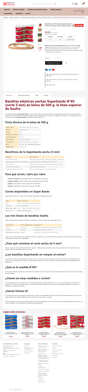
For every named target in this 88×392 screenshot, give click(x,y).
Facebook (46, 70)
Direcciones (55, 351)
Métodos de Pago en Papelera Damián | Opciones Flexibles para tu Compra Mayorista (44, 357)
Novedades (40, 378)
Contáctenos (41, 380)
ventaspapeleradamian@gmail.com (11, 354)
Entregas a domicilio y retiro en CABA (43, 347)
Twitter (49, 70)
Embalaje (26, 346)
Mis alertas (54, 357)
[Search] (55, 4)
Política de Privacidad (43, 369)
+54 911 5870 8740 (9, 356)
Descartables (27, 352)
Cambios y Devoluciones (44, 371)
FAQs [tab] (36, 95)
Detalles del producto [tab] (24, 95)
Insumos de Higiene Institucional (29, 348)
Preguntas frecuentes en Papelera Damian (43, 361)
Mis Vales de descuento (58, 353)
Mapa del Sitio (41, 382)
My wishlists (55, 355)
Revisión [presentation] (46, 95)
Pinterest (53, 70)
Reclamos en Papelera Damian (43, 364)
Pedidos (54, 348)
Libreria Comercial (28, 351)
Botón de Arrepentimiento (42, 367)
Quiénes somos (41, 353)
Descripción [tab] (9, 95)
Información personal (57, 346)
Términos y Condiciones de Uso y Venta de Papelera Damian (44, 350)
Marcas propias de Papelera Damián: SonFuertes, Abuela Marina (43, 375)
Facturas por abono (57, 349)
